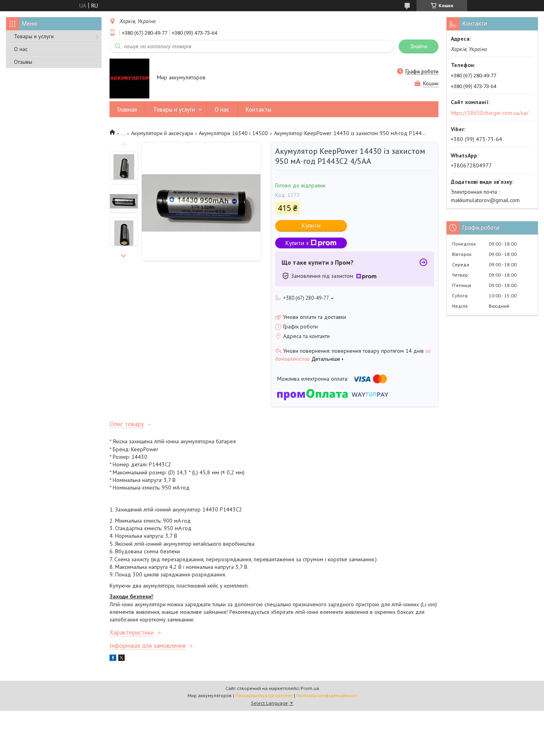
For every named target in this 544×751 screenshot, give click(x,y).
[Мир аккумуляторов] (129, 78)
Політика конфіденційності (326, 695)
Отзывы (23, 61)
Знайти (418, 46)
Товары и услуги (34, 36)
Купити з (297, 243)
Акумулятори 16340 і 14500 (233, 133)
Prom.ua (310, 688)
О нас (20, 49)
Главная (127, 109)
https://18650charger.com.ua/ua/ (489, 112)
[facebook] (113, 659)
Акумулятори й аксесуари (162, 133)
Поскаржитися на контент (264, 695)
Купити (311, 225)
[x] (121, 659)
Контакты (258, 109)
